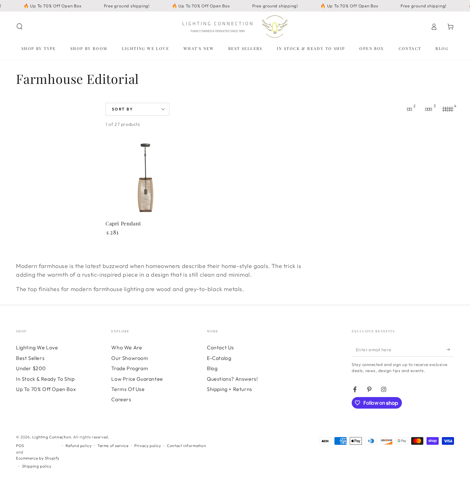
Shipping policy (36, 466)
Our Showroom (129, 358)
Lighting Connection (51, 437)
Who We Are (126, 347)
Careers (121, 399)
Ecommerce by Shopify (37, 458)
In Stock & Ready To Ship (45, 379)
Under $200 (31, 368)
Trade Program (129, 368)
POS (20, 445)
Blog (212, 368)
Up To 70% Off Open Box (46, 389)
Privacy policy (147, 445)
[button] (19, 27)
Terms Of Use (128, 389)
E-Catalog (219, 358)
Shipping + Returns (229, 389)
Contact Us (220, 347)
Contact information (186, 445)
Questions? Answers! (232, 379)
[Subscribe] (450, 349)
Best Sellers (30, 358)
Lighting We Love (37, 347)
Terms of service (113, 445)
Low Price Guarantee (137, 379)
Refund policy (79, 445)
